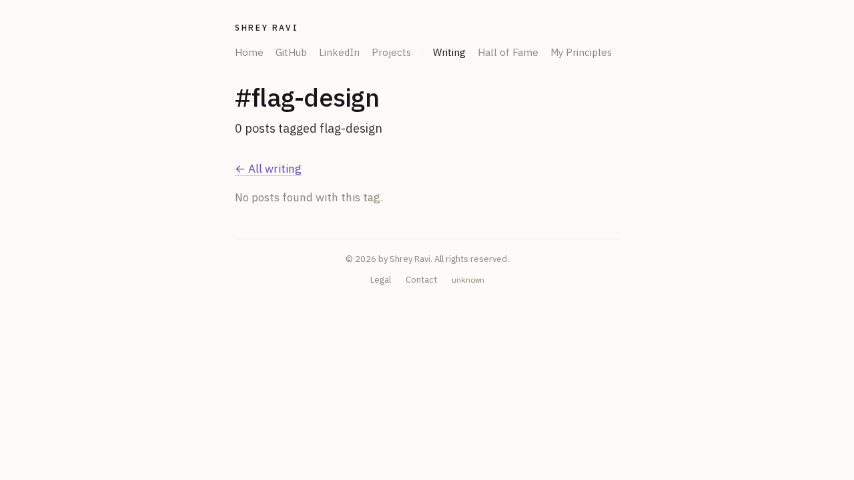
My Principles (581, 52)
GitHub (291, 52)
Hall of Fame (508, 52)
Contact (421, 279)
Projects (391, 52)
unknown (468, 280)
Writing (449, 52)
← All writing (268, 168)
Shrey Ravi (266, 28)
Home (249, 52)
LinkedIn (339, 52)
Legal (380, 279)
